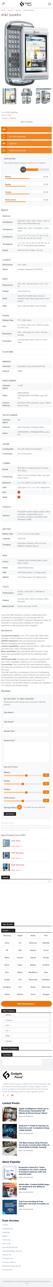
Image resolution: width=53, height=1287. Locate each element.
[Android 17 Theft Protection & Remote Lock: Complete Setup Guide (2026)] (9, 1131)
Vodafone (46, 980)
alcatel (7, 980)
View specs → (16, 846)
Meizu (20, 972)
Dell (20, 950)
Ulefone (20, 994)
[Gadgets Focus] (26, 4)
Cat (19, 987)
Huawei (33, 950)
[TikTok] (8, 1095)
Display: (7, 789)
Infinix (7, 994)
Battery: (7, 772)
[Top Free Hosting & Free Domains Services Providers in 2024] (9, 1207)
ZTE (20, 980)
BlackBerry (33, 972)
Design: (7, 781)
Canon (46, 950)
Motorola (33, 943)
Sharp (32, 987)
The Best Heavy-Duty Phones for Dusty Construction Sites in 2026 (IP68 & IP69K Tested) (34, 1145)
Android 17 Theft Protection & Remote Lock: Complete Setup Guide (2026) (34, 1127)
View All (11, 931)
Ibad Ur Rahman (26, 1116)
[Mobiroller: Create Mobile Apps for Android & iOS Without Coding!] (9, 1190)
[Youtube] (12, 1095)
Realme (33, 965)
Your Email (9, 722)
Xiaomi (33, 957)
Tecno (33, 994)
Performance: (9, 798)
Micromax (46, 987)
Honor (7, 965)
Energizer (7, 987)
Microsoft (33, 980)
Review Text (9, 740)
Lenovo (20, 957)
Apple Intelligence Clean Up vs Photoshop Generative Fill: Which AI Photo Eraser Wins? (34, 1110)
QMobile (46, 943)
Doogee (46, 994)
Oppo (20, 965)
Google (46, 957)
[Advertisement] (26, 900)
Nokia (33, 935)
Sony (7, 943)
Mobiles (13, 118)
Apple (20, 935)
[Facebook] (3, 1095)
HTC (46, 935)
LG (20, 943)
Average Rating (10, 807)
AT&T (23, 835)
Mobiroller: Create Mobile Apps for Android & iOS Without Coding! (34, 1186)
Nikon (7, 957)
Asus (46, 972)
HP (7, 950)
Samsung (7, 935)
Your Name (9, 712)
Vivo (7, 972)
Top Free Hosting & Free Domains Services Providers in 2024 (34, 1203)
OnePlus (46, 965)
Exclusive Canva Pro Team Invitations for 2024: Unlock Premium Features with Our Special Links (32, 1170)
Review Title (9, 731)
